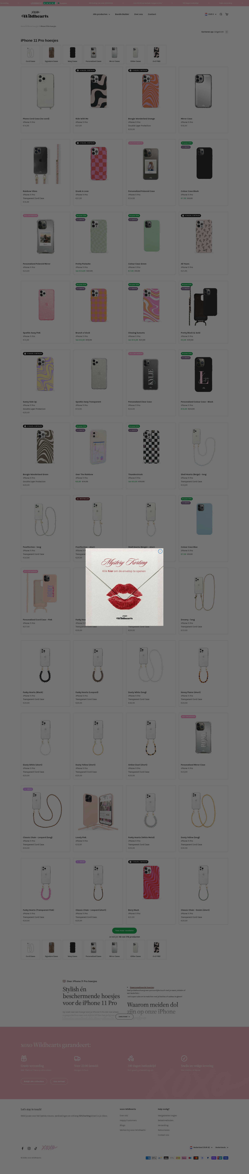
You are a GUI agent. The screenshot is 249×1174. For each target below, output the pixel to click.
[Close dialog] (160, 551)
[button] (124, 587)
